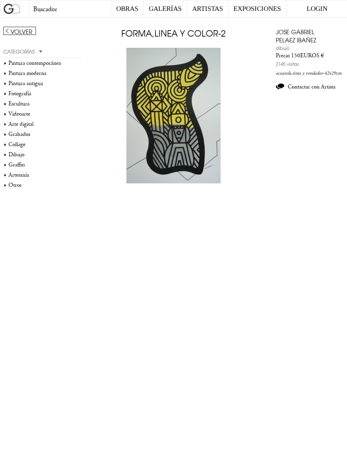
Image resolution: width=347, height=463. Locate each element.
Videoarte (19, 114)
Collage (16, 144)
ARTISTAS (207, 8)
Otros (14, 185)
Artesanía (18, 175)
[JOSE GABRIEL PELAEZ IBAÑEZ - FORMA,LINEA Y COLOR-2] (173, 181)
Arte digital (21, 124)
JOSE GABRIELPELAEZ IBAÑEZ (296, 35)
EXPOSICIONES (257, 8)
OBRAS (127, 8)
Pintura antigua (25, 83)
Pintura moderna (27, 73)
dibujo (283, 47)
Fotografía (19, 93)
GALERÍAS (165, 8)
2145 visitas (287, 63)
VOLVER (21, 31)
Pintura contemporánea (34, 63)
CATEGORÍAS (19, 51)
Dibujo (16, 154)
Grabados (19, 134)
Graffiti (16, 164)
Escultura (18, 103)
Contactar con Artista (311, 86)
